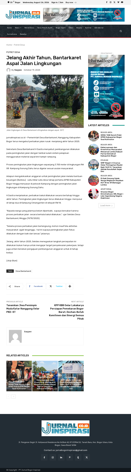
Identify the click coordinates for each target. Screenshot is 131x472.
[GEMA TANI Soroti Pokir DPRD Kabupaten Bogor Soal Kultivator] (19, 376)
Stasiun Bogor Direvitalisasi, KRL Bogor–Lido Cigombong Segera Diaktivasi (112, 195)
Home (9, 44)
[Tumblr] (78, 457)
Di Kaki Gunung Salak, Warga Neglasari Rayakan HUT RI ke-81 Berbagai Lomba (112, 181)
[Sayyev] (9, 70)
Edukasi (70, 377)
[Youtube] (122, 2)
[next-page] (13, 396)
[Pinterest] (70, 457)
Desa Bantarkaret (23, 271)
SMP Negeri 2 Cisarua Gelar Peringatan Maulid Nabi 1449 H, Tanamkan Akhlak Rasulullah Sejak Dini (71, 384)
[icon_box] (71, 2)
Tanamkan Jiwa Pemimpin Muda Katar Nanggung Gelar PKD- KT (22, 308)
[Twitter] (114, 2)
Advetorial (106, 189)
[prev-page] (8, 396)
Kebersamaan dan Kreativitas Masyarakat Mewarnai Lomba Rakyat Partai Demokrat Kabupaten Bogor (45, 384)
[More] (69, 286)
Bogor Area (18, 381)
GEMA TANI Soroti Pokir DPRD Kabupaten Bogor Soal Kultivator (19, 386)
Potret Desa (19, 44)
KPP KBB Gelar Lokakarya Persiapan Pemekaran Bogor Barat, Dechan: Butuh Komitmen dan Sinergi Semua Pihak (66, 312)
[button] (121, 31)
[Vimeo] (118, 2)
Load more (105, 205)
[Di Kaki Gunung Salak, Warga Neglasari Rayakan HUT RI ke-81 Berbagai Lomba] (93, 180)
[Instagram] (110, 2)
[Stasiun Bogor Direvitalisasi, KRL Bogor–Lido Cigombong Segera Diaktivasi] (93, 193)
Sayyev (18, 70)
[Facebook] (107, 2)
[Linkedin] (61, 457)
